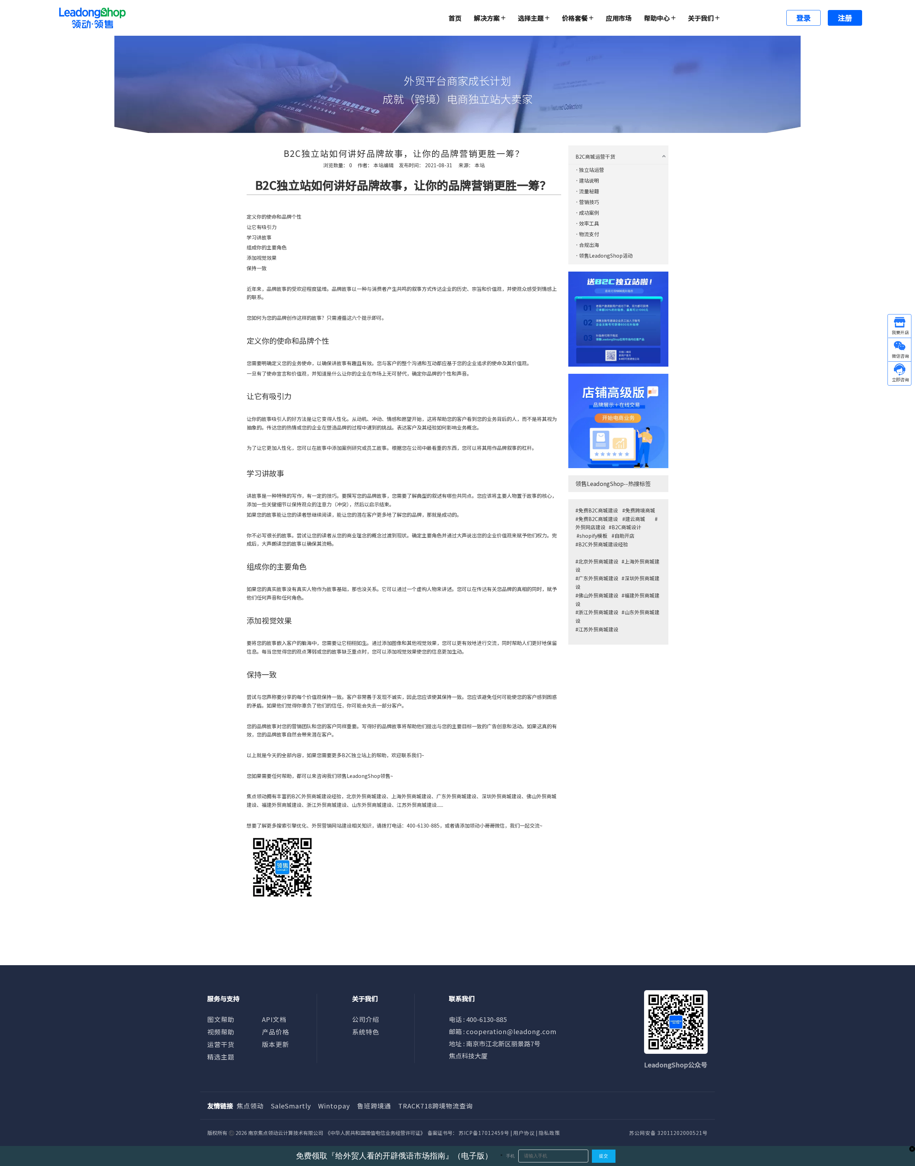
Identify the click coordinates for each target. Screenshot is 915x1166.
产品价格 (275, 1031)
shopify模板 (593, 535)
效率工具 (589, 223)
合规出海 (589, 244)
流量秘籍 (589, 191)
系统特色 (365, 1031)
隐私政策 (549, 1132)
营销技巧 (589, 201)
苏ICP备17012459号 (484, 1132)
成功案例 (589, 212)
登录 (803, 18)
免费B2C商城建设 (598, 510)
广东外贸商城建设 (456, 796)
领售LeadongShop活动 (606, 255)
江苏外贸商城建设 (598, 629)
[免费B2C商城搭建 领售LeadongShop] (618, 319)
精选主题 (220, 1056)
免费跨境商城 (640, 510)
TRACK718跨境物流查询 (435, 1105)
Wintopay (334, 1105)
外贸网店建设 (590, 527)
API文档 (274, 1019)
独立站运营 (591, 169)
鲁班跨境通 (374, 1105)
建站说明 (589, 180)
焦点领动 (250, 1105)
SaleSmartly (291, 1105)
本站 (480, 165)
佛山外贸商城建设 (598, 595)
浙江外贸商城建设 (598, 612)
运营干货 (220, 1044)
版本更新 (275, 1044)
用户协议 (524, 1132)
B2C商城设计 (626, 527)
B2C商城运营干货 (595, 156)
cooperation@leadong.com (511, 1031)
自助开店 (624, 535)
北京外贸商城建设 (598, 561)
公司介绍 (365, 1019)
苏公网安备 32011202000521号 (668, 1132)
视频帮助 (220, 1031)
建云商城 (635, 518)
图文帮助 (220, 1019)
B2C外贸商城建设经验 (603, 544)
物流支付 (589, 234)
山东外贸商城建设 (372, 804)
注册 (845, 18)
